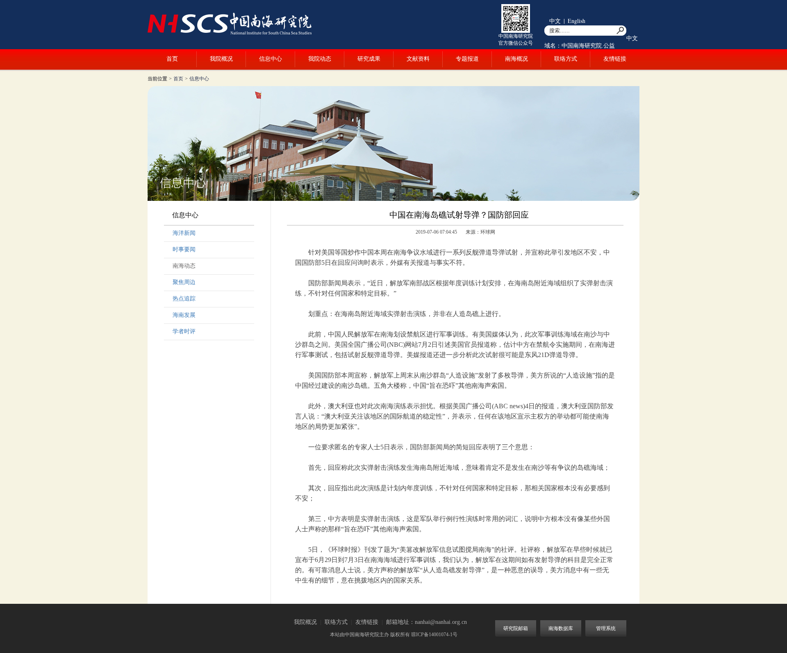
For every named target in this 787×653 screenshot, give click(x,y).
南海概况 (516, 59)
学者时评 (184, 331)
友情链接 (614, 59)
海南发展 (184, 315)
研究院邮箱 (515, 628)
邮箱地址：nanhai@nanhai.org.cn (426, 622)
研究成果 (368, 59)
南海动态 (184, 266)
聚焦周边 (184, 282)
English (576, 21)
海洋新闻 (184, 233)
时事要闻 (184, 249)
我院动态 (319, 59)
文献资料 (418, 59)
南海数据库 (560, 628)
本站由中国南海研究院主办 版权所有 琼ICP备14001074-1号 (393, 634)
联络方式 (565, 59)
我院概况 (221, 59)
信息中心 (270, 59)
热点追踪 (184, 299)
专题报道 (467, 59)
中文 (555, 21)
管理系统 (606, 628)
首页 (172, 59)
